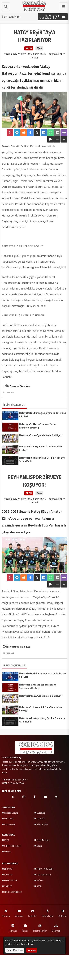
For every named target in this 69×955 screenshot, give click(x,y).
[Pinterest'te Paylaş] (10, 132)
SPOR (39, 886)
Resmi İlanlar (40, 930)
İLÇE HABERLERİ (43, 874)
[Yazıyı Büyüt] (64, 139)
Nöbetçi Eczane (11, 812)
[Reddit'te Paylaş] (23, 132)
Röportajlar (48, 916)
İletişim (7, 851)
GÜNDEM (8, 874)
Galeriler (32, 916)
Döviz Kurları (42, 824)
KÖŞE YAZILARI (10, 880)
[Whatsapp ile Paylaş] (50, 132)
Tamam (32, 950)
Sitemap (56, 930)
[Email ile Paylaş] (57, 132)
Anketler (62, 916)
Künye (39, 845)
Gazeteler (40, 812)
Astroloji (40, 818)
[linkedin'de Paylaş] (44, 132)
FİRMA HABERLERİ (44, 868)
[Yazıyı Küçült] (57, 139)
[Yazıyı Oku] (50, 139)
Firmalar (13, 930)
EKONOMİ (8, 868)
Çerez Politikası (43, 840)
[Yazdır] (64, 132)
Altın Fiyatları (10, 824)
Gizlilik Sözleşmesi (12, 845)
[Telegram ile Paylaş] (17, 132)
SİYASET (8, 886)
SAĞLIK (39, 880)
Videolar (19, 916)
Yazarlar (6, 916)
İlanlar (25, 930)
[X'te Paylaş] (37, 132)
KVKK (6, 840)
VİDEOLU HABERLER (13, 892)
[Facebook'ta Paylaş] (30, 132)
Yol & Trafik (9, 818)
